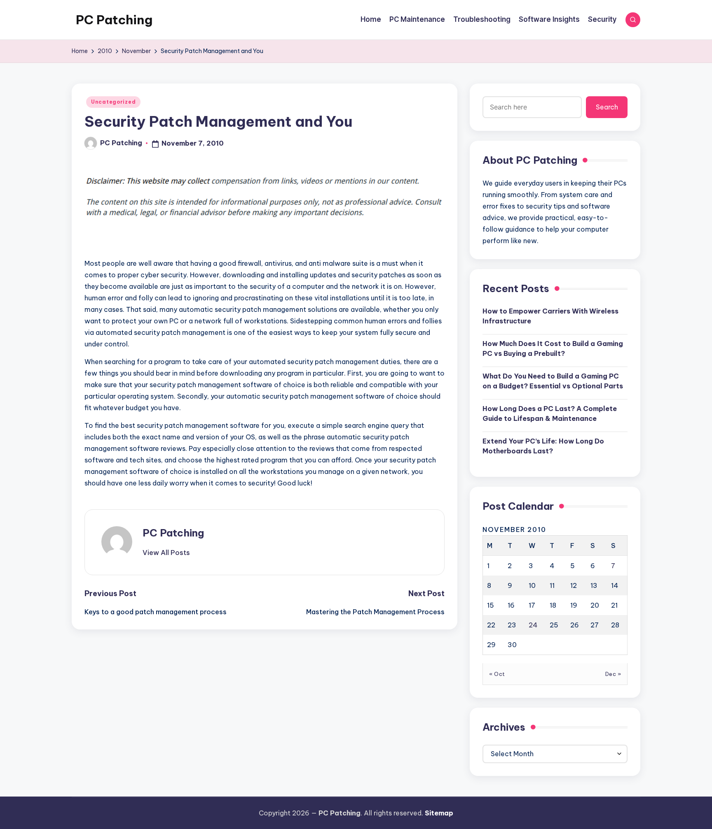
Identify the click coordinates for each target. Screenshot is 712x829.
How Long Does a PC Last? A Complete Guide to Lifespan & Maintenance (549, 413)
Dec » (613, 674)
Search (607, 107)
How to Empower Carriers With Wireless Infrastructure (550, 316)
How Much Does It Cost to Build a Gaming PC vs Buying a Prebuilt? (552, 348)
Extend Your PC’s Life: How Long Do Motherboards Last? (543, 446)
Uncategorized (113, 102)
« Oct (497, 674)
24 (533, 625)
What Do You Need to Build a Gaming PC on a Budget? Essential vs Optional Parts (552, 381)
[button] (166, 552)
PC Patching (114, 20)
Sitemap (439, 813)
